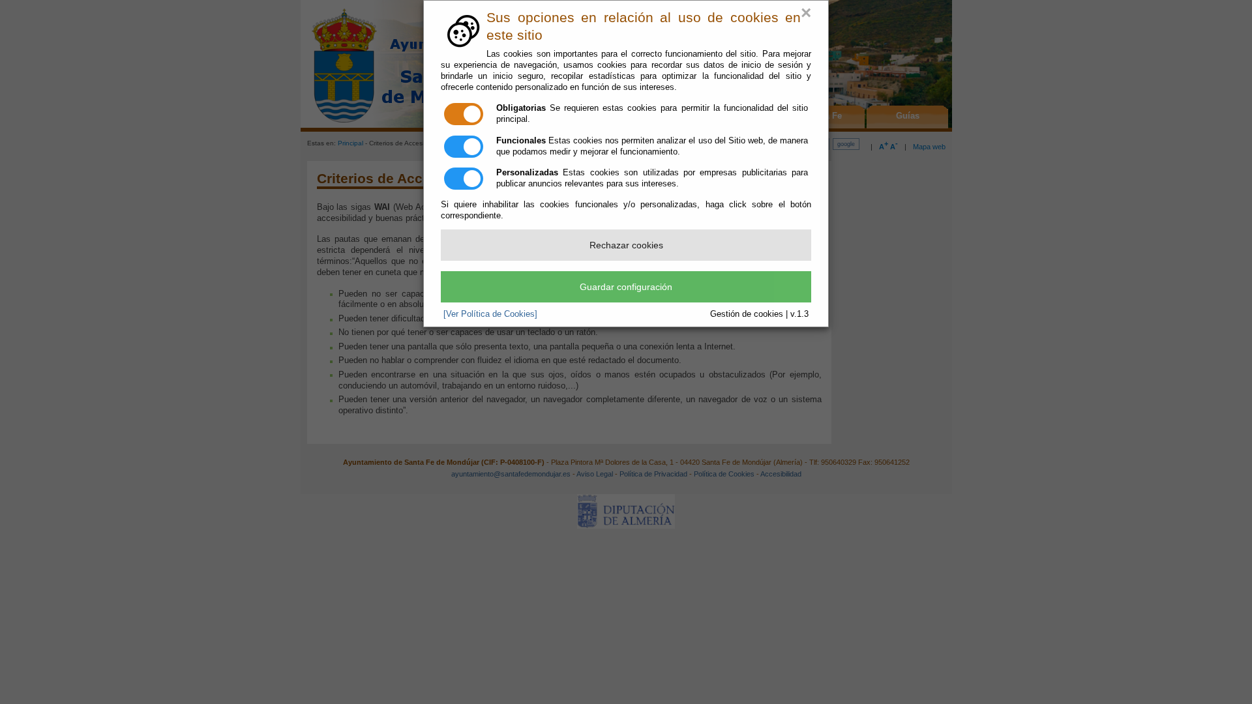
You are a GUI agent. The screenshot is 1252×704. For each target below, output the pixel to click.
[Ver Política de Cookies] (490, 314)
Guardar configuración (626, 287)
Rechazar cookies (626, 245)
